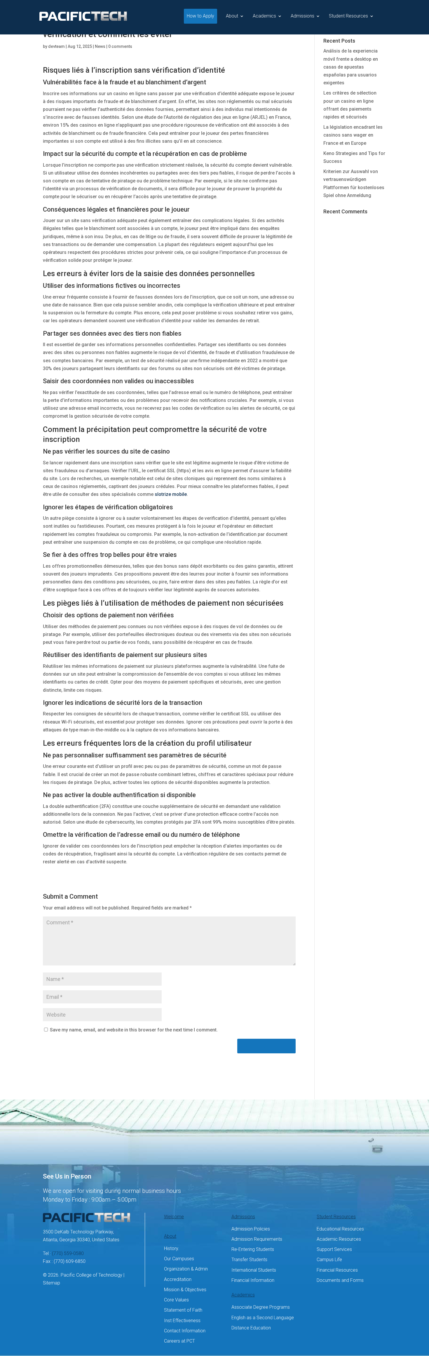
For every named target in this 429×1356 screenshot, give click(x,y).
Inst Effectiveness (182, 1320)
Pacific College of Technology (91, 1275)
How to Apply (200, 16)
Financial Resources (337, 1270)
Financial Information (252, 1280)
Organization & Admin (186, 1269)
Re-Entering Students (252, 1249)
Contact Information (184, 1331)
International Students (253, 1270)
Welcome (174, 1216)
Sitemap (51, 1283)
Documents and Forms (340, 1280)
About (232, 16)
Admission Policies (250, 1229)
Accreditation (177, 1279)
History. (171, 1248)
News (100, 46)
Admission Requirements (256, 1239)
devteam (56, 46)
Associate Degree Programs (260, 1307)
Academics (264, 16)
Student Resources (348, 16)
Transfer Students (249, 1259)
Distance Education (251, 1328)
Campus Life (329, 1259)
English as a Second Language (262, 1317)
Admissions (302, 16)
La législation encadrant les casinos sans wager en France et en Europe (353, 135)
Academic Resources (339, 1239)
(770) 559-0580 (68, 1253)
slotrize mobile (171, 494)
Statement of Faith (183, 1310)
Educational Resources (340, 1229)
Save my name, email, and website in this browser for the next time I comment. (134, 1030)
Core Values (176, 1300)
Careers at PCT (179, 1341)
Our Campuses (179, 1258)
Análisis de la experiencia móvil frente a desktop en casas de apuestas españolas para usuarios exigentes (350, 67)
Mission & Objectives (185, 1289)
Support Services (334, 1249)
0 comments (120, 46)
